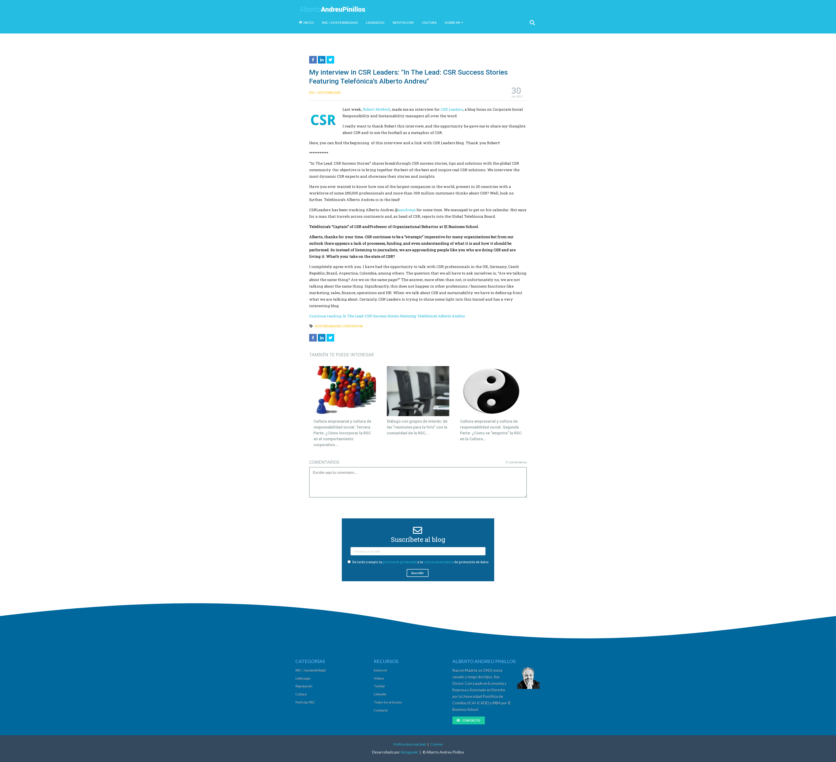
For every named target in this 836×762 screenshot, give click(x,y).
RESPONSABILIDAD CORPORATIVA (339, 326)
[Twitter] (331, 59)
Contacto (381, 710)
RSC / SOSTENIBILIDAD (340, 22)
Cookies (436, 744)
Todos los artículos (388, 702)
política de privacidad (400, 562)
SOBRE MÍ (452, 22)
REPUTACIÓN (403, 22)
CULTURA (429, 22)
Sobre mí (380, 670)
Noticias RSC (305, 702)
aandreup (407, 209)
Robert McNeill (376, 109)
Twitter (379, 686)
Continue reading (387, 315)
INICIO (308, 22)
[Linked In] (322, 59)
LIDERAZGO (375, 22)
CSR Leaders (452, 109)
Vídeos (379, 678)
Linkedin (380, 694)
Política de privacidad (409, 744)
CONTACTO (471, 720)
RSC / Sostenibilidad (310, 670)
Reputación (303, 686)
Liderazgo (302, 678)
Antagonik (409, 752)
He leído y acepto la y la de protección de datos (420, 562)
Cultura (301, 694)
